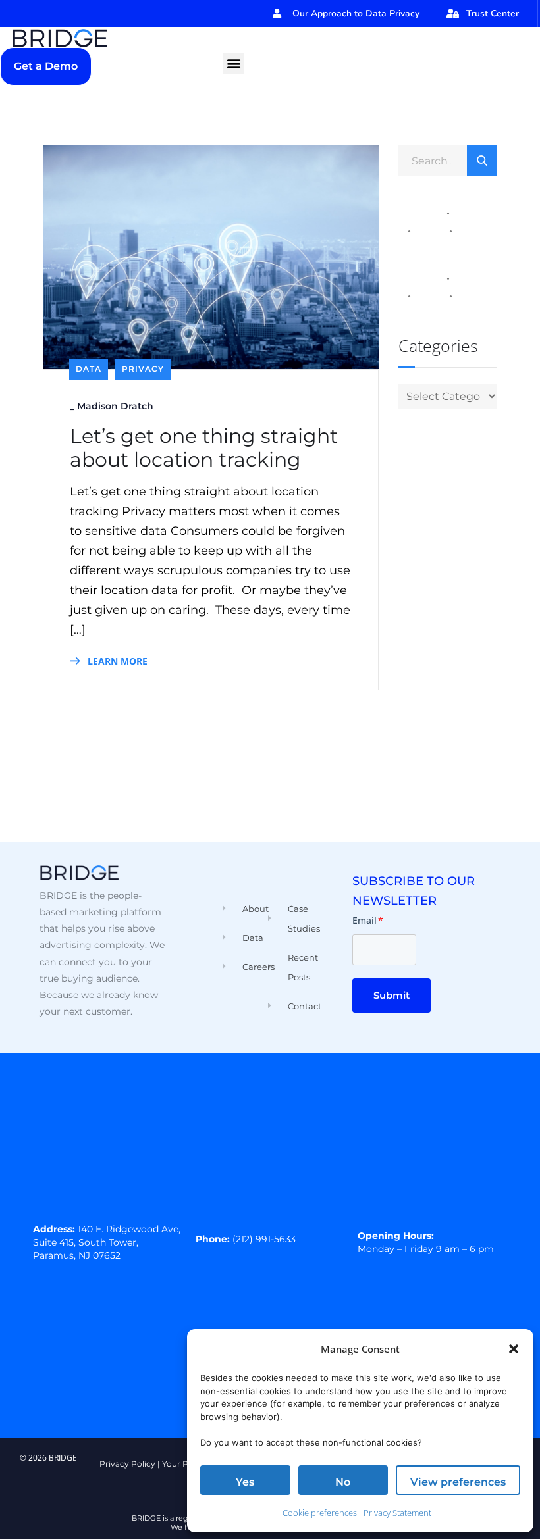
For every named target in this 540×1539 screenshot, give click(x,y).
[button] (513, 1348)
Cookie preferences (320, 1513)
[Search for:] (447, 160)
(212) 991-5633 (264, 1239)
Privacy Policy (127, 1464)
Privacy (143, 369)
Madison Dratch (115, 406)
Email (367, 920)
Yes (245, 1482)
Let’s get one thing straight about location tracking (204, 448)
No (342, 1482)
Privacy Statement (397, 1513)
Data (88, 369)
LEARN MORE (116, 661)
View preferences (458, 1482)
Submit (391, 995)
